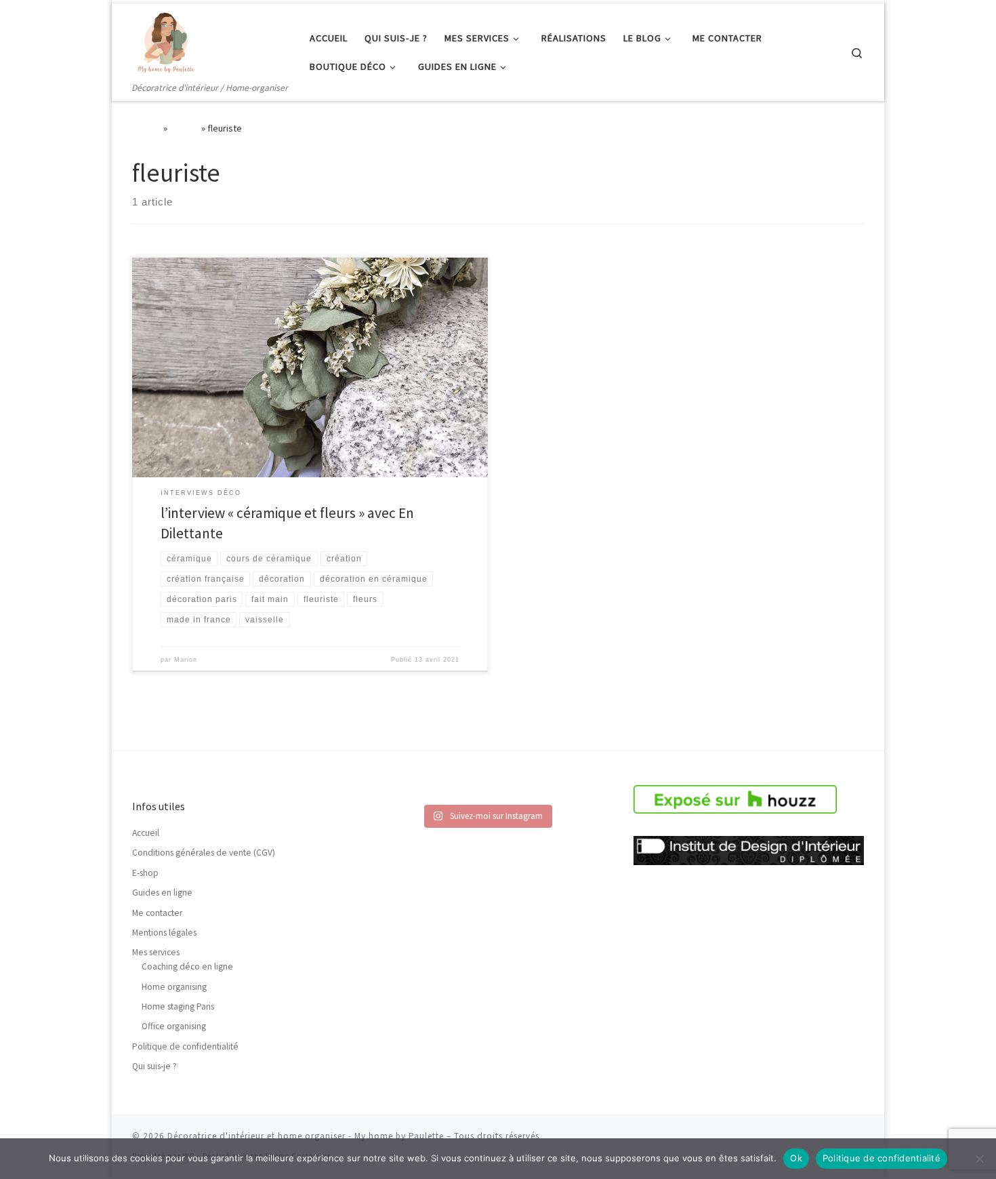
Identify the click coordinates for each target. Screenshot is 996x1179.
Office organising (174, 1026)
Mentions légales (164, 932)
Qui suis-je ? (154, 1066)
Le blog (184, 128)
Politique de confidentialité (185, 1046)
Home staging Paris (178, 1006)
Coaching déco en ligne (187, 966)
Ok (796, 1158)
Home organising (174, 987)
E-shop (145, 873)
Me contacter (157, 913)
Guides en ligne (162, 892)
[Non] (979, 1158)
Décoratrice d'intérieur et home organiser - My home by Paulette (305, 1136)
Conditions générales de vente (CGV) (203, 852)
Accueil (146, 128)
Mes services (156, 952)
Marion (185, 659)
